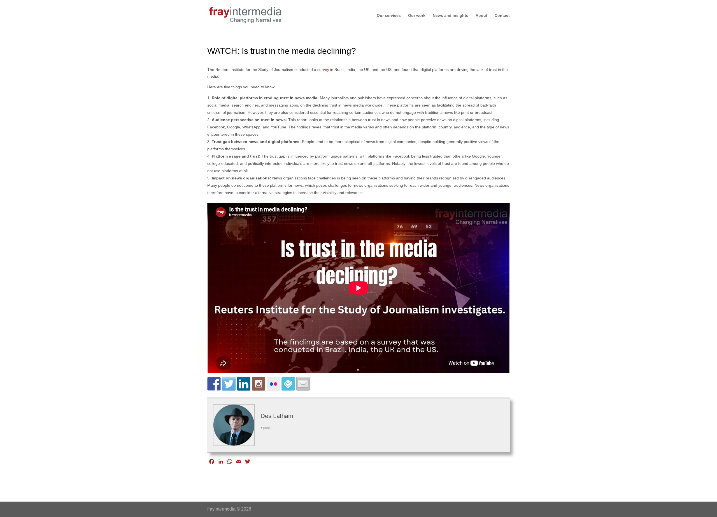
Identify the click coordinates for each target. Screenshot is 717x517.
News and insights (450, 15)
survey (323, 69)
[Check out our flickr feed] (273, 384)
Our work (416, 15)
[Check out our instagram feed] (258, 384)
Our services (389, 15)
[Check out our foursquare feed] (288, 384)
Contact (502, 15)
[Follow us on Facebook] (214, 384)
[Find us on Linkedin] (243, 384)
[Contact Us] (303, 384)
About (481, 15)
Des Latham (276, 415)
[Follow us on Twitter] (229, 384)
